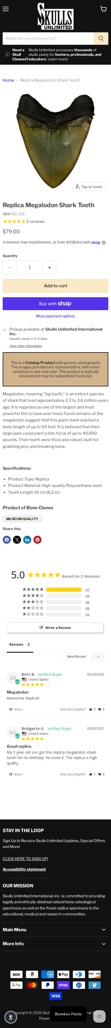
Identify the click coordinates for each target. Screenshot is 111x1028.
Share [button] (18, 709)
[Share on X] (17, 540)
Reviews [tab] (16, 644)
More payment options (55, 316)
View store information (25, 346)
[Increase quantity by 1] (50, 268)
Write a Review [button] (58, 627)
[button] (92, 709)
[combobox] (48, 38)
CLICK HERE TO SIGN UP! (25, 858)
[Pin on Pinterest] (37, 540)
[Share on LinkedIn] (27, 540)
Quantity (10, 256)
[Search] (101, 38)
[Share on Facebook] (7, 540)
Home (8, 80)
